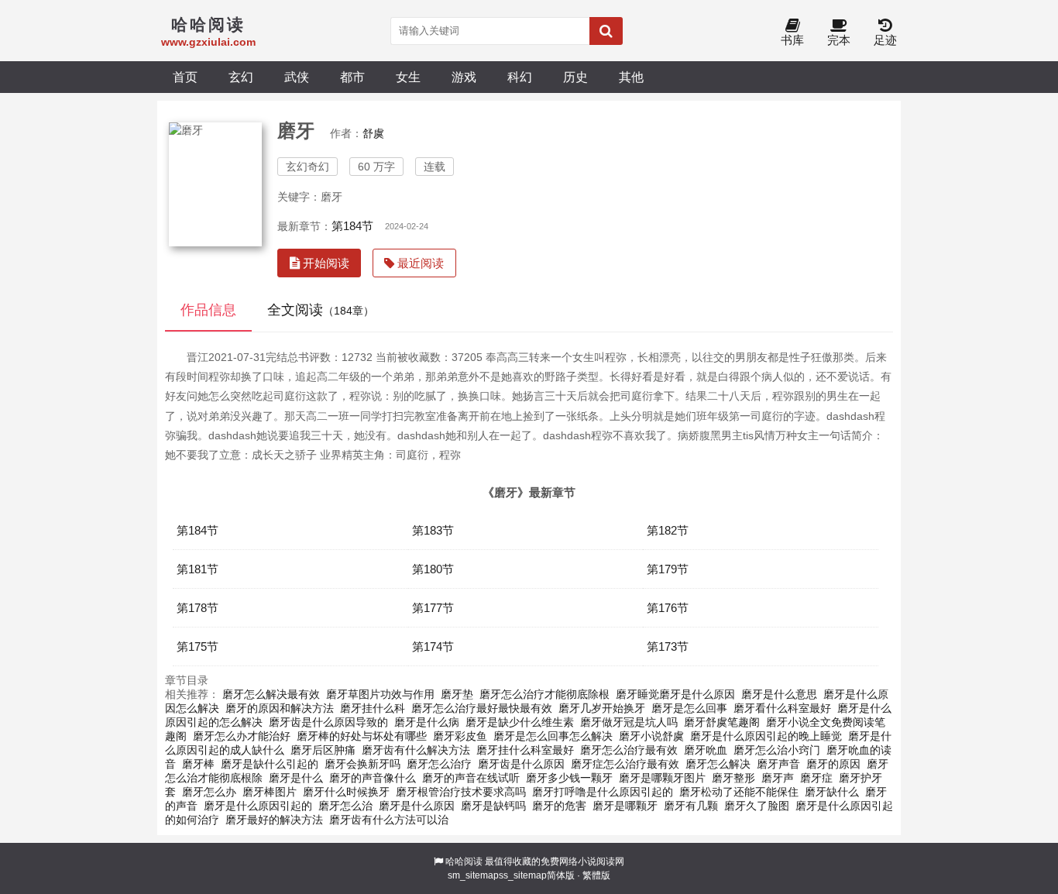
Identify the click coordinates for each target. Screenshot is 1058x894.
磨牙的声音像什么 (372, 778)
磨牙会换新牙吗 (362, 764)
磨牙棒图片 (269, 792)
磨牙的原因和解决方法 (279, 708)
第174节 (433, 646)
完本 (838, 39)
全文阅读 (320, 310)
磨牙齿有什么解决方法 (416, 750)
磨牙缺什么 (832, 792)
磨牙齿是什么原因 (521, 764)
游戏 (464, 77)
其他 (631, 77)
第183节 (433, 530)
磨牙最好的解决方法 (274, 819)
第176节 (668, 607)
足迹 (885, 39)
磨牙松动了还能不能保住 (739, 792)
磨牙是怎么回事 (689, 708)
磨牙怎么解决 (718, 764)
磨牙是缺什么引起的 (269, 764)
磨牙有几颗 (691, 805)
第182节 (668, 530)
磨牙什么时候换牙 (346, 792)
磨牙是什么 (296, 778)
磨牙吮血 (705, 750)
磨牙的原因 (833, 764)
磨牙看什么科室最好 (782, 708)
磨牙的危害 (559, 805)
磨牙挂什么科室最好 (525, 750)
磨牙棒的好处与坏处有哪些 (362, 736)
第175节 (197, 646)
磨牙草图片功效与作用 (380, 694)
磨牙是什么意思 (779, 694)
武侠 (296, 77)
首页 (185, 77)
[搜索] (606, 31)
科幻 (519, 77)
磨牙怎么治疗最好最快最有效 (481, 708)
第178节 (197, 607)
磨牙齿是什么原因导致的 (328, 722)
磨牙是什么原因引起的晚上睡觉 (766, 736)
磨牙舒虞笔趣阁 (722, 722)
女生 (408, 77)
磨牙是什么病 (426, 722)
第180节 (433, 569)
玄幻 (240, 77)
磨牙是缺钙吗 (493, 805)
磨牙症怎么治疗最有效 (625, 764)
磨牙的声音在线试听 (471, 778)
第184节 (352, 225)
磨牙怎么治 (345, 805)
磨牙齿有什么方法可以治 (388, 819)
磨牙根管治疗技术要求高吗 (461, 792)
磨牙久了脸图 (756, 805)
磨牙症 (816, 778)
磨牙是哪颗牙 (625, 805)
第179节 (668, 569)
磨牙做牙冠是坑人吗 (629, 722)
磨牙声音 (778, 764)
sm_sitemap (473, 875)
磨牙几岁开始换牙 (601, 708)
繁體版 (596, 875)
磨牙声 (777, 778)
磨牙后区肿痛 (323, 750)
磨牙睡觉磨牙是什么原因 (675, 694)
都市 (352, 77)
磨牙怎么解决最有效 (271, 694)
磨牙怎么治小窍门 (776, 750)
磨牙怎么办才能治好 (241, 736)
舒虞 (373, 133)
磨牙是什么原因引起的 (258, 805)
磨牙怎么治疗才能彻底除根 (544, 694)
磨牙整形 (733, 778)
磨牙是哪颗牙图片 (662, 778)
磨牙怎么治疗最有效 (629, 750)
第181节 (197, 569)
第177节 (433, 607)
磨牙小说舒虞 (651, 736)
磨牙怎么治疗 (439, 764)
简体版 (561, 875)
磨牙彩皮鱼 (460, 736)
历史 (575, 77)
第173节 (668, 646)
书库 (792, 39)
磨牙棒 (198, 764)
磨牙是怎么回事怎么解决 (553, 736)
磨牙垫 (457, 694)
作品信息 (208, 310)
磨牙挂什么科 (372, 708)
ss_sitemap (523, 875)
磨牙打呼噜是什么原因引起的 (602, 792)
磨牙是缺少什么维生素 (519, 722)
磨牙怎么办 (209, 792)
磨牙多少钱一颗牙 (569, 778)
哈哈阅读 (464, 861)
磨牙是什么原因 (417, 805)
